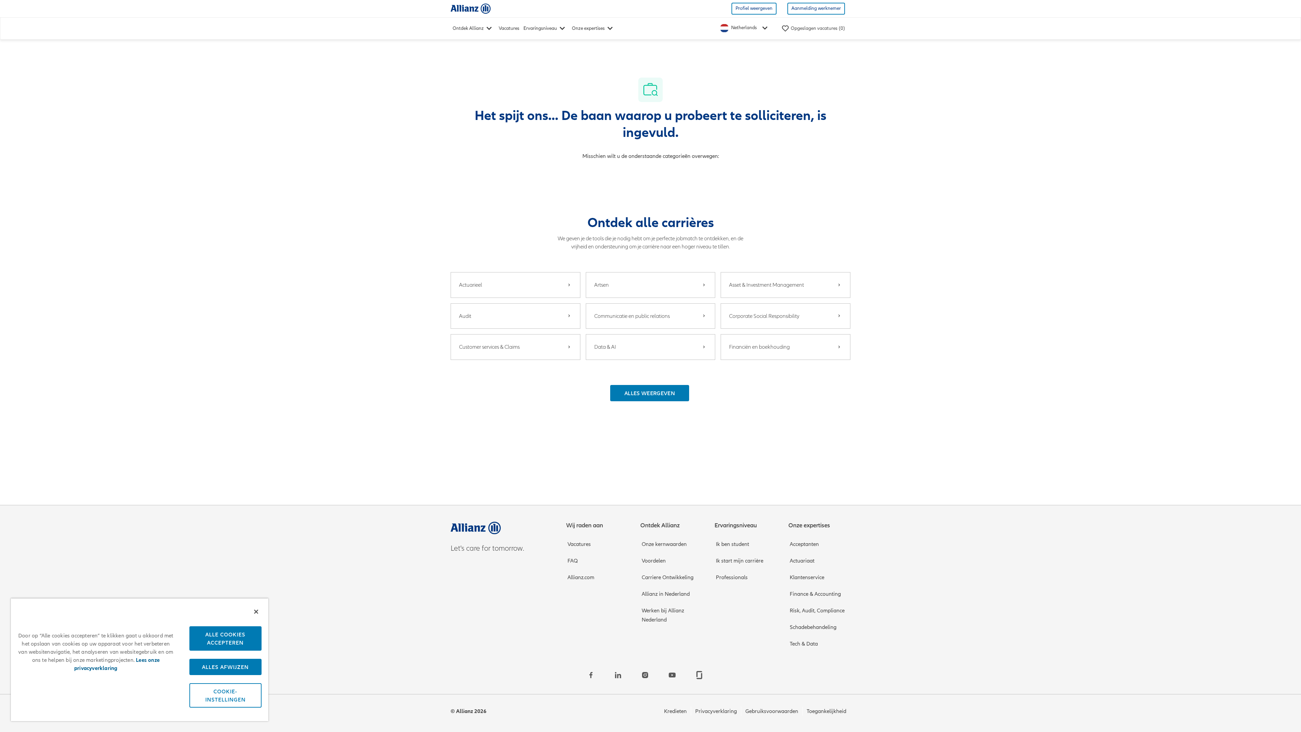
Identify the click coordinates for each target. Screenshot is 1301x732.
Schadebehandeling (813, 627)
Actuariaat (802, 560)
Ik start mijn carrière (739, 560)
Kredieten (675, 711)
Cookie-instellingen (225, 695)
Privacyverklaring (716, 711)
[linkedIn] (618, 675)
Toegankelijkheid (826, 711)
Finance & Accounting (815, 594)
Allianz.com (580, 577)
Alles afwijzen (225, 667)
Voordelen (654, 560)
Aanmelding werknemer (816, 8)
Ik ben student (732, 544)
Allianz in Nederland (666, 594)
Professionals (732, 577)
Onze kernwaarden (664, 544)
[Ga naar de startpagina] (471, 8)
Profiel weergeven (754, 8)
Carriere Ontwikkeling (668, 577)
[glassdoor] (699, 675)
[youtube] (672, 675)
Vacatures (509, 28)
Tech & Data (804, 643)
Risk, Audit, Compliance (817, 610)
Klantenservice (807, 577)
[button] (649, 393)
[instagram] (645, 675)
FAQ (572, 560)
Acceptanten (804, 544)
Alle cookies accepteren (225, 638)
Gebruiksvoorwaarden (771, 711)
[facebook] (591, 675)
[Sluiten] (256, 611)
